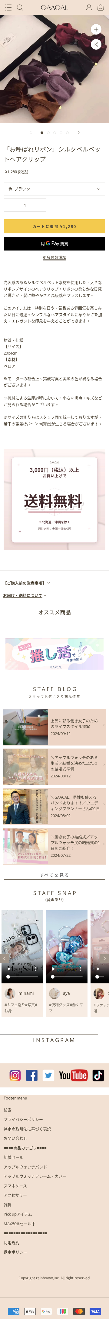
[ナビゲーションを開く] (8, 8)
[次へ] (79, 132)
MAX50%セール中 (19, 1223)
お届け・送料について (22, 595)
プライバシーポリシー (23, 1119)
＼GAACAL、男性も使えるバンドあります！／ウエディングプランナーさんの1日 (75, 802)
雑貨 (8, 1204)
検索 (8, 1110)
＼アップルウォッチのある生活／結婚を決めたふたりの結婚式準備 (74, 763)
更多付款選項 (54, 257)
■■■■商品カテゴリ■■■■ (25, 1148)
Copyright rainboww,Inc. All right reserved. (54, 1277)
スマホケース (15, 1185)
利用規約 (11, 1242)
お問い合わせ (15, 1138)
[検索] (20, 8)
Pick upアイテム (18, 1214)
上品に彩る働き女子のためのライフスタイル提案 (74, 723)
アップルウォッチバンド (25, 1167)
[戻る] (30, 132)
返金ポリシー (15, 1252)
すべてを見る (55, 875)
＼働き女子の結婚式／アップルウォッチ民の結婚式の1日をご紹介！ (75, 842)
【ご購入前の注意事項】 (24, 583)
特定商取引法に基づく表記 (27, 1129)
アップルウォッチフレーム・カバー (35, 1176)
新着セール (13, 1157)
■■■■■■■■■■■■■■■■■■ (25, 1233)
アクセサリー (15, 1195)
